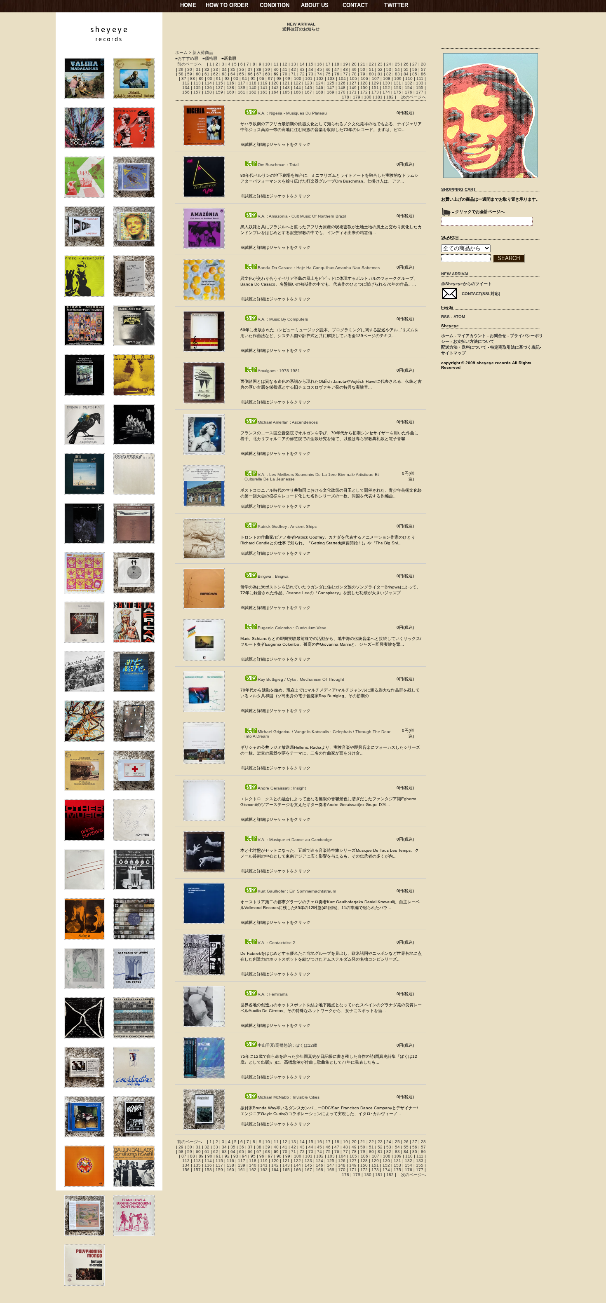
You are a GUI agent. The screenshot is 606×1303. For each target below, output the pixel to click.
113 (197, 83)
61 (206, 74)
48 (345, 69)
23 (380, 64)
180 (367, 97)
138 (230, 87)
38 (258, 69)
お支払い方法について (473, 341)
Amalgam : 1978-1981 (279, 370)
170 (341, 92)
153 (397, 87)
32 (206, 69)
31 (198, 69)
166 (297, 92)
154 (408, 87)
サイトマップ (453, 353)
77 (345, 74)
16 (319, 64)
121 (286, 83)
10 (267, 64)
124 (319, 83)
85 (414, 74)
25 (397, 64)
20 (354, 64)
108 (386, 78)
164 (275, 92)
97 (270, 78)
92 (227, 78)
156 (186, 92)
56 (414, 69)
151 (375, 87)
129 (375, 83)
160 (230, 92)
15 (310, 64)
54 (397, 69)
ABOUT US (315, 5)
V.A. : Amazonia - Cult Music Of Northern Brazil (302, 216)
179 (356, 97)
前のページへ (189, 64)
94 (244, 78)
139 (241, 87)
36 (241, 69)
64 (232, 74)
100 (297, 78)
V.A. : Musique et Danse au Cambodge (295, 839)
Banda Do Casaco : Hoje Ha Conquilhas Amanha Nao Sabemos (319, 267)
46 (328, 69)
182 (390, 97)
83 (397, 74)
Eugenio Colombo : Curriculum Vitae (292, 628)
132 (408, 83)
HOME (188, 5)
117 (241, 83)
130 (386, 83)
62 (215, 74)
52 (380, 69)
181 (379, 97)
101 (308, 78)
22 (371, 64)
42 (293, 69)
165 (286, 92)
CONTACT (355, 5)
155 (419, 87)
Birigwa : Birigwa (273, 576)
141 (264, 87)
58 (181, 74)
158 (208, 92)
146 (319, 87)
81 (380, 74)
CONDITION (274, 5)
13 (293, 64)
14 (302, 64)
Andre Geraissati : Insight (282, 788)
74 (319, 74)
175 (397, 92)
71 (293, 74)
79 (362, 74)
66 (250, 74)
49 (354, 69)
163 (264, 92)
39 (267, 69)
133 (419, 83)
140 (252, 87)
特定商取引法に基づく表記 (515, 347)
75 (328, 74)
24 (388, 64)
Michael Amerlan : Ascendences (288, 422)
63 (224, 74)
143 (286, 87)
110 (409, 78)
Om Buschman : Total (278, 164)
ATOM (459, 316)
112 (186, 83)
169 (330, 92)
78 (354, 74)
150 (364, 87)
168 (319, 92)
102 (320, 78)
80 (371, 74)
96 (261, 78)
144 (297, 87)
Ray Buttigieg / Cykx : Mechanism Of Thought (301, 679)
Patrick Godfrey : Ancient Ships (287, 526)
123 (308, 83)
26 (406, 64)
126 (341, 83)
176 (408, 92)
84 (406, 74)
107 (375, 78)
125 (330, 83)
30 (189, 69)
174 (386, 92)
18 (336, 64)
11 (276, 64)
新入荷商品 (203, 52)
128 (364, 83)
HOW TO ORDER (227, 5)
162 (252, 92)
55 (406, 69)
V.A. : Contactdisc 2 (276, 942)
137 (219, 87)
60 (198, 74)
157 (197, 92)
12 (284, 64)
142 (275, 87)
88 (192, 78)
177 (419, 92)
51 (371, 69)
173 (375, 92)
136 (208, 87)
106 (364, 78)
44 (310, 69)
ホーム (181, 52)
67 (258, 74)
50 (362, 69)
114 (208, 83)
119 (264, 83)
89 (201, 78)
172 (364, 92)
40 (276, 69)
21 (362, 64)
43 (302, 69)
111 (419, 78)
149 (353, 87)
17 (328, 64)
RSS (445, 316)
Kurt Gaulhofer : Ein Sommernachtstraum (297, 891)
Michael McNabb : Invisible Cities (288, 1097)
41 (284, 69)
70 (284, 74)
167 (308, 92)
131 (397, 83)
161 (241, 92)
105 (353, 78)
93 (235, 78)
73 (310, 74)
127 (353, 83)
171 (353, 92)
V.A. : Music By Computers (283, 319)
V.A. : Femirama (273, 994)
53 (388, 69)
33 (215, 69)
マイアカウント (471, 335)
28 (423, 64)
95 (253, 78)
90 (209, 78)
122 (297, 83)
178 (345, 97)
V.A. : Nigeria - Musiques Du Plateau (292, 113)
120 (275, 83)
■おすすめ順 (186, 58)
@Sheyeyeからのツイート (466, 283)
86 (423, 74)
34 (224, 69)
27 (414, 64)
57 (423, 69)
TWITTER (396, 5)
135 (197, 87)
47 (336, 69)
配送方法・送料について (463, 347)
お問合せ (498, 335)
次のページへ (413, 97)
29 (181, 69)
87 (183, 78)
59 (189, 74)
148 (341, 87)
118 (252, 83)
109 (398, 78)
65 (241, 74)
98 (279, 78)
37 (250, 69)
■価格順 (209, 58)
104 (342, 78)
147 (330, 87)
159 (219, 92)
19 (345, 64)
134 (186, 87)
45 (319, 69)
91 (218, 78)
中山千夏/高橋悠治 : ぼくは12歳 (287, 1045)
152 (386, 87)
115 (219, 83)
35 (232, 69)
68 (267, 74)
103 (331, 78)
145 (308, 87)
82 (388, 74)
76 (336, 74)
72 (302, 74)
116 (230, 83)
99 (287, 78)
